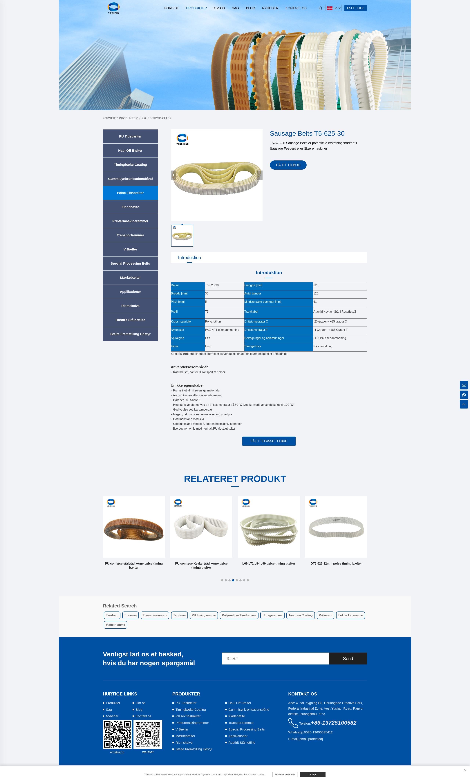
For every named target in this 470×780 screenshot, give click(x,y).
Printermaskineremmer (130, 221)
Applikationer (130, 292)
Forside (171, 8)
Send (348, 658)
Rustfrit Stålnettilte (130, 320)
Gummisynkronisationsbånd (130, 179)
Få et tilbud (355, 8)
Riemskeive (130, 306)
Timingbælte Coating (130, 164)
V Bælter (130, 249)
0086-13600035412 (318, 732)
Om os (219, 8)
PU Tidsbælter (130, 136)
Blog (250, 8)
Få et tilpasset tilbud (269, 441)
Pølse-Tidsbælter (157, 118)
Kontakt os (296, 8)
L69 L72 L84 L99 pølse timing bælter (268, 563)
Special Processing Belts (130, 263)
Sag (235, 8)
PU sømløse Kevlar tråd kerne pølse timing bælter (201, 565)
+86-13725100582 (334, 723)
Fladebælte (130, 207)
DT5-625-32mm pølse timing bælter (336, 563)
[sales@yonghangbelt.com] (464, 385)
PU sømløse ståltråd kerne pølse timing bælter (134, 565)
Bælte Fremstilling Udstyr (130, 334)
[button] (222, 580)
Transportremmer (130, 235)
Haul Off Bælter (130, 150)
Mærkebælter (130, 277)
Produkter (196, 8)
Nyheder (270, 8)
